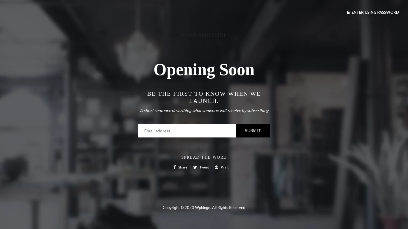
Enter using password (375, 12)
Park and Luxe (204, 34)
